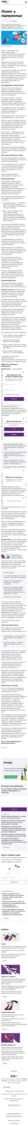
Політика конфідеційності (14, 1113)
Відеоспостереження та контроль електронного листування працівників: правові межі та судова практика (14, 1024)
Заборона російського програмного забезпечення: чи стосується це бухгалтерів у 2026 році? (13, 822)
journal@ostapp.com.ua (14, 1105)
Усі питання (6, 847)
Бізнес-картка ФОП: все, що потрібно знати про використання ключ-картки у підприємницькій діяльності (13, 956)
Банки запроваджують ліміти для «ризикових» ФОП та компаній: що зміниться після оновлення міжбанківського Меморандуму (13, 912)
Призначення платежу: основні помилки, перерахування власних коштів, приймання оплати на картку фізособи (13, 1053)
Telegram (17, 751)
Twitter (10, 751)
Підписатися (14, 882)
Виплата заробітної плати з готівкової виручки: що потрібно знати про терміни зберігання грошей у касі (13, 896)
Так (14, 429)
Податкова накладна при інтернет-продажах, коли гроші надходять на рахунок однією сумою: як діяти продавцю (13, 988)
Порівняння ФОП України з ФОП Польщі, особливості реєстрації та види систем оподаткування (12, 1058)
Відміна (14, 434)
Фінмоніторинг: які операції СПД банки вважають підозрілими (17, 556)
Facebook (2, 751)
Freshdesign (17, 1120)
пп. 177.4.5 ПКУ (6, 706)
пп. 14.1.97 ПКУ (15, 176)
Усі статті (14, 1071)
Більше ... (6, 918)
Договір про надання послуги (14, 1116)
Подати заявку (11, 776)
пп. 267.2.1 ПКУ (16, 659)
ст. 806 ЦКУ (13, 57)
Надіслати (14, 398)
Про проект (6, 1087)
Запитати (14, 809)
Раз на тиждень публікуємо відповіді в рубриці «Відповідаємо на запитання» (13, 790)
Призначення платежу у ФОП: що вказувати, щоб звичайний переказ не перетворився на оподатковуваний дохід (14, 904)
